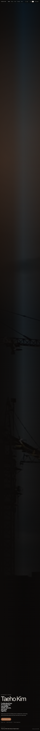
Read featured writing (6, 719)
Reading (18, 1)
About (22, 1)
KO (30, 1)
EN (32, 1)
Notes (15, 1)
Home (9, 1)
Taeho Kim (3, 1)
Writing (12, 1)
